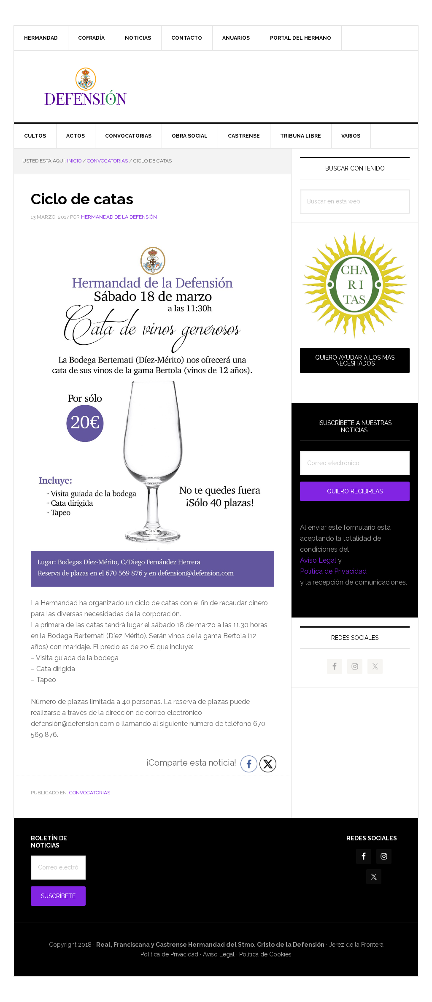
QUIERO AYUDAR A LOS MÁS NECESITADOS (354, 360)
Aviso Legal (318, 560)
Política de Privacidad (333, 571)
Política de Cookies (265, 954)
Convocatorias (89, 793)
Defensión (216, 87)
